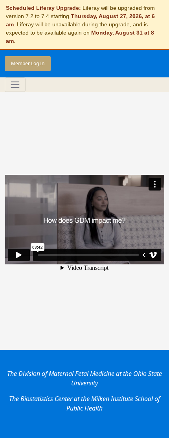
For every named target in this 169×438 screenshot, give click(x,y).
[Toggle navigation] (15, 84)
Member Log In (27, 63)
